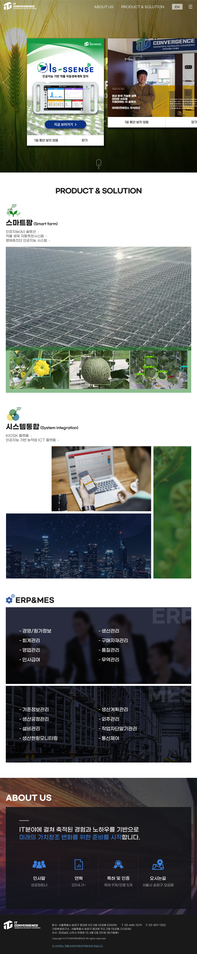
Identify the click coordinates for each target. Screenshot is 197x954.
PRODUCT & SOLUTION (142, 7)
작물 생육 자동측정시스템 (25, 236)
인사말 (39, 881)
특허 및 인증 (118, 881)
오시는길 (158, 881)
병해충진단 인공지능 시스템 (26, 241)
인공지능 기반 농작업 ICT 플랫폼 (31, 440)
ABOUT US (104, 7)
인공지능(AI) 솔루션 (21, 232)
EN (177, 7)
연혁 (79, 881)
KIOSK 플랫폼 (17, 436)
